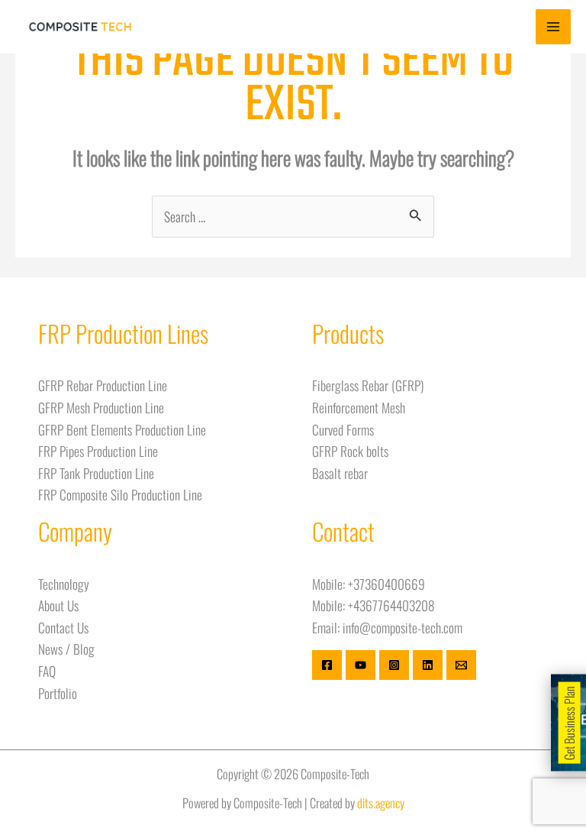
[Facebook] (327, 665)
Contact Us (63, 627)
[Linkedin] (428, 665)
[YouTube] (360, 665)
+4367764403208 (391, 605)
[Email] (461, 665)
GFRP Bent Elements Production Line (122, 429)
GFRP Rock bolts (350, 451)
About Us (58, 605)
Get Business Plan (569, 723)
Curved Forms (343, 429)
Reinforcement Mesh (358, 407)
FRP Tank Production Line (96, 473)
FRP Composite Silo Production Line (120, 494)
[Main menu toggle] (553, 26)
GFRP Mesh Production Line (101, 407)
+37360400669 (386, 584)
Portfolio (57, 693)
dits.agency (380, 802)
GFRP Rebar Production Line (102, 385)
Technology (63, 584)
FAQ (47, 671)
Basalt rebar (340, 473)
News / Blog (66, 649)
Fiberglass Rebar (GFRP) (367, 385)
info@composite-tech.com (402, 627)
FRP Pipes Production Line (98, 451)
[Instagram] (394, 665)
